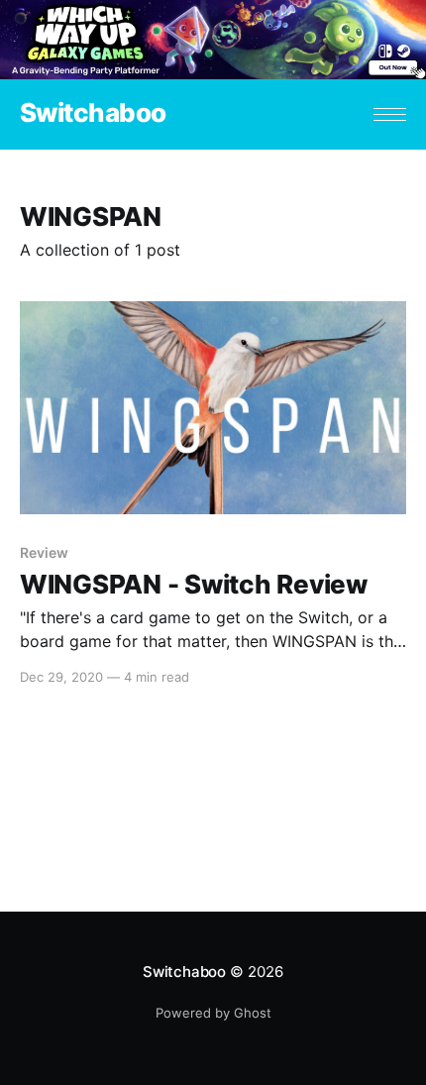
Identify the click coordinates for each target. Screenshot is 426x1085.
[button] (389, 114)
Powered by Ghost (213, 1013)
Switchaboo (93, 113)
